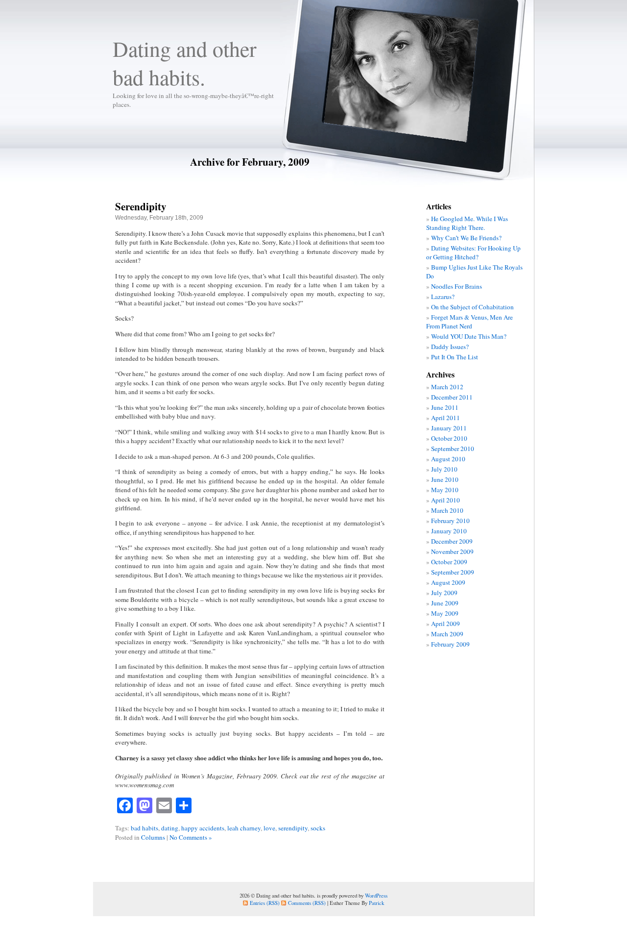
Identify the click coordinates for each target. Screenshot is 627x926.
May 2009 (444, 613)
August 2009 (448, 582)
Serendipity (141, 206)
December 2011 (452, 397)
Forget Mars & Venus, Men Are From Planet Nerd (469, 321)
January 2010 (449, 530)
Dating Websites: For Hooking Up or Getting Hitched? (473, 252)
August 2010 (448, 458)
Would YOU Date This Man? (468, 336)
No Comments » (190, 837)
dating (169, 828)
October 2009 (449, 561)
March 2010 (447, 510)
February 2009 (450, 644)
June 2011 (444, 407)
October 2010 (449, 438)
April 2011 (445, 417)
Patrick (376, 902)
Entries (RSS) (265, 902)
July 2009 (444, 592)
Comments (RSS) (307, 902)
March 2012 (447, 386)
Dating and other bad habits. (185, 62)
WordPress (376, 895)
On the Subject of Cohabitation (472, 306)
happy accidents (202, 828)
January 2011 (449, 428)
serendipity (293, 828)
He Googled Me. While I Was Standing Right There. (467, 223)
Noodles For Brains (456, 286)
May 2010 (444, 489)
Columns (153, 837)
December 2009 (452, 541)
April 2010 (445, 500)
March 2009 (447, 633)
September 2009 (452, 572)
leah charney (244, 828)
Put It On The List (454, 356)
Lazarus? (443, 296)
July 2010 (444, 469)
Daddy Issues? (450, 346)
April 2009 (445, 623)
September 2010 (452, 448)
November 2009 (452, 551)
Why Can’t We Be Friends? (466, 237)
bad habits (144, 828)
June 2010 (444, 479)
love (269, 828)
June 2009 (444, 603)
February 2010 (450, 520)
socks (318, 828)
